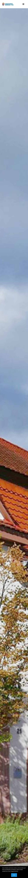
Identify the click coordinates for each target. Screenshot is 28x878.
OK (14, 875)
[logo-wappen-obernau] (8, 3)
